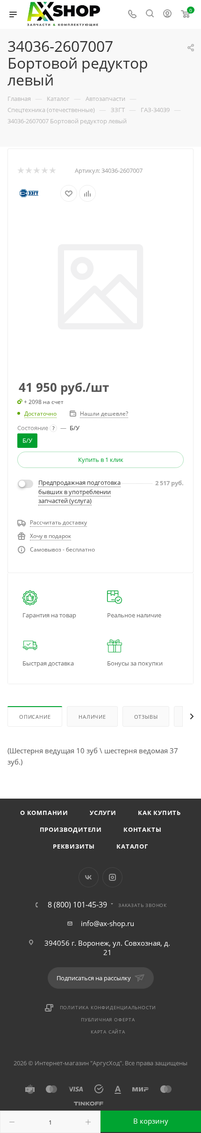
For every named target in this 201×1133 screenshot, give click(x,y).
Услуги (103, 812)
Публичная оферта (108, 1019)
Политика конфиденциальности (108, 1007)
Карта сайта (108, 1031)
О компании (44, 812)
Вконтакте (89, 877)
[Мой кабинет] (167, 14)
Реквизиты (74, 846)
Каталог (132, 846)
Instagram (112, 877)
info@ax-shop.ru (107, 923)
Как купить (159, 812)
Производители (71, 829)
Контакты (142, 829)
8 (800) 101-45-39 (77, 904)
